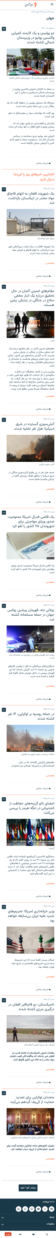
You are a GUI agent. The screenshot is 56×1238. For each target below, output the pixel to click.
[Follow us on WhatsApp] (25, 1209)
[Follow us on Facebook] (51, 1209)
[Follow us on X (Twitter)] (45, 1209)
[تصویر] (33, 1234)
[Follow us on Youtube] (38, 1209)
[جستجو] (47, 1234)
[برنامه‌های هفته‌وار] (20, 1234)
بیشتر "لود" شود (28, 1188)
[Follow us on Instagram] (31, 1209)
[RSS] (18, 1209)
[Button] (43, 163)
